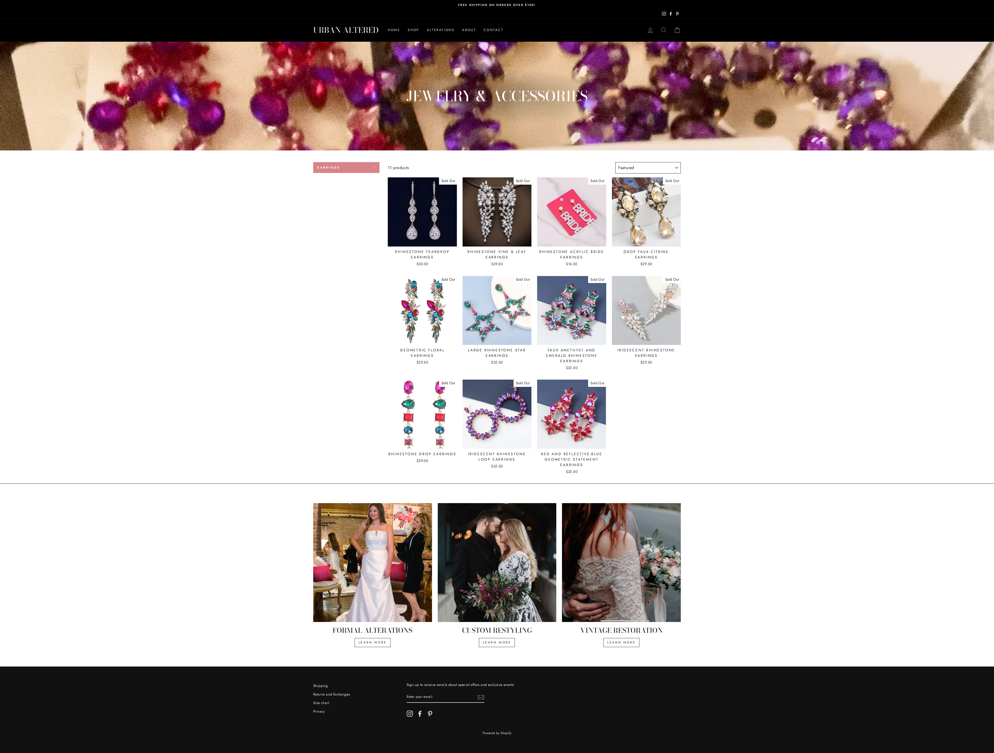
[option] (497, 5)
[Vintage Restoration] (621, 562)
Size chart (321, 702)
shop (413, 29)
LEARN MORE (373, 642)
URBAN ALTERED (346, 30)
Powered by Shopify (497, 733)
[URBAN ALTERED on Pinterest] (430, 714)
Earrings (328, 167)
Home (394, 29)
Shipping (320, 685)
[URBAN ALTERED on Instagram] (410, 714)
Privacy (319, 711)
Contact (493, 29)
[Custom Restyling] (497, 562)
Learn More (497, 642)
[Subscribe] (481, 697)
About (469, 29)
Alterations (441, 29)
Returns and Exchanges (331, 694)
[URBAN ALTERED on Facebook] (420, 714)
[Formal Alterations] (372, 562)
